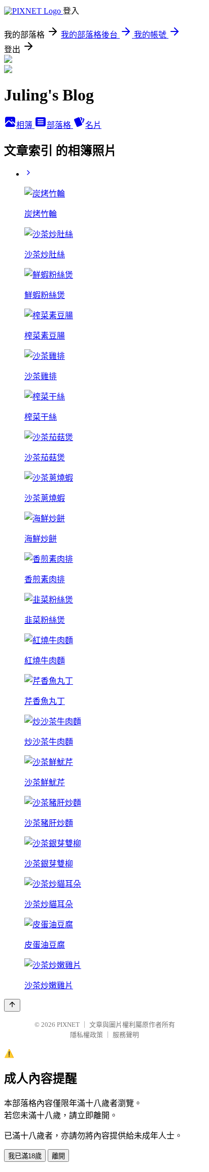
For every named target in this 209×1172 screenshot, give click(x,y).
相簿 (25, 125)
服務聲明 (126, 1035)
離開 (58, 1156)
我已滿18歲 (25, 1156)
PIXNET (68, 1024)
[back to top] (12, 1005)
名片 (93, 125)
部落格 (60, 125)
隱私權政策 (86, 1035)
